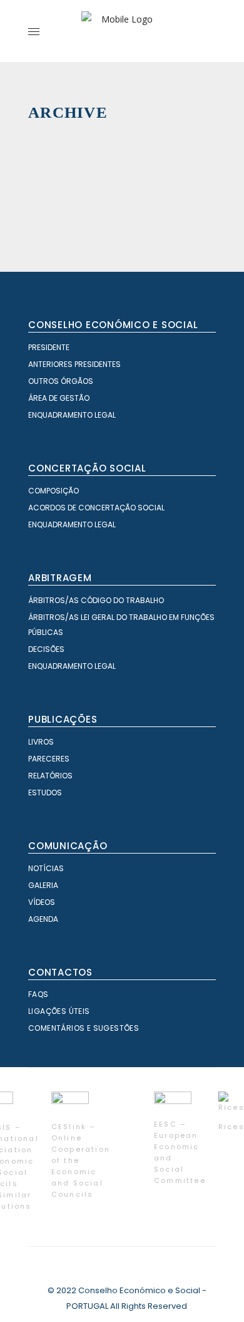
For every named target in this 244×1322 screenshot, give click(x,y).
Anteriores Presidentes (74, 364)
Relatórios (50, 775)
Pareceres (48, 758)
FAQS (38, 994)
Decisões (46, 649)
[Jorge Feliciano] (192, 221)
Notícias (46, 868)
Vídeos (41, 902)
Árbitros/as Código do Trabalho (96, 600)
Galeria (43, 885)
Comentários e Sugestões (83, 1028)
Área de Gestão (58, 398)
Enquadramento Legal (72, 415)
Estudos (45, 792)
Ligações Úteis (59, 1011)
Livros (41, 741)
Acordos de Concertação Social (96, 507)
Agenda (43, 919)
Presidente (48, 347)
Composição (53, 490)
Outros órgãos (60, 381)
